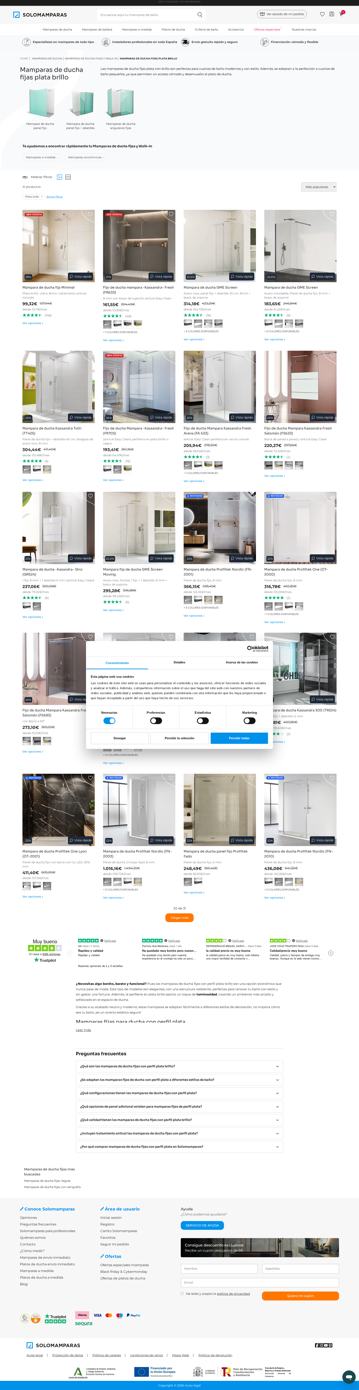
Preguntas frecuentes (38, 1224)
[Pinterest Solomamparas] (330, 1345)
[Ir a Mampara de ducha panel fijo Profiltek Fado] (220, 810)
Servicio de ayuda (202, 1225)
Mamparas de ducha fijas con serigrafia (52, 1187)
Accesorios (236, 29)
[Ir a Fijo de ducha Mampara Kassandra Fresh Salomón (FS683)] (58, 669)
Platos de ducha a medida (41, 1277)
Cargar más (179, 918)
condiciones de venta (146, 1355)
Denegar (120, 738)
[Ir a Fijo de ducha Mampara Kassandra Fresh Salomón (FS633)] (300, 387)
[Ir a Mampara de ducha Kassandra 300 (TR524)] (300, 669)
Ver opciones (32, 323)
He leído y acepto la (218, 1294)
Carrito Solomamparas (118, 1231)
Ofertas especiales (267, 29)
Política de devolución (215, 1355)
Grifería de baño (206, 29)
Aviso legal (35, 1355)
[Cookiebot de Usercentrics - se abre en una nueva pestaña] (250, 649)
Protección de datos (67, 1355)
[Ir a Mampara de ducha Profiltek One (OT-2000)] (300, 528)
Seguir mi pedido (114, 1244)
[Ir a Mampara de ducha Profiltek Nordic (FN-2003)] (139, 810)
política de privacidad (233, 1294)
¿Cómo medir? (32, 1251)
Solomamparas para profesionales (47, 1231)
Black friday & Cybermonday (123, 1272)
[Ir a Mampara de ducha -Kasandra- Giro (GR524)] (58, 528)
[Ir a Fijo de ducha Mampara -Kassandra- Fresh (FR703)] (139, 387)
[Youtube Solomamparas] (326, 1345)
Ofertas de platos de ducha (122, 1278)
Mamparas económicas (85, 157)
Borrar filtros (55, 196)
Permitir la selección (179, 738)
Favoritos (108, 1238)
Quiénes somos (33, 1238)
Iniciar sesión (111, 1218)
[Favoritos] (322, 13)
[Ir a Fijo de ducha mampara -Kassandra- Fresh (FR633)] (139, 246)
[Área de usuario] (331, 14)
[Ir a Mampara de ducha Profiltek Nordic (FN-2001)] (220, 528)
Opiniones (28, 1218)
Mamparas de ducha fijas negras (47, 1181)
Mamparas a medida (137, 29)
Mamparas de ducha (57, 29)
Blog (24, 1284)
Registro (107, 1224)
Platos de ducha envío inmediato (47, 1264)
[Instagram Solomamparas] (321, 1345)
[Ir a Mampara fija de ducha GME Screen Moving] (139, 528)
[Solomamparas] (103, 1345)
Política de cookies (106, 1355)
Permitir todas (239, 738)
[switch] (156, 720)
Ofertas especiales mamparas (124, 1265)
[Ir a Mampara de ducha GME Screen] (220, 246)
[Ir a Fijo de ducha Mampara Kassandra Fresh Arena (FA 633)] (220, 387)
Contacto (28, 1244)
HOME (24, 58)
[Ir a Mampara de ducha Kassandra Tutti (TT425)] (58, 387)
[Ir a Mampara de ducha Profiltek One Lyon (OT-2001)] (58, 810)
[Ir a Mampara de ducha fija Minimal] (58, 246)
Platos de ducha (173, 29)
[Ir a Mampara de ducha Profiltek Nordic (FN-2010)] (300, 810)
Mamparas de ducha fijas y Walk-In (91, 58)
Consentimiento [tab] (117, 663)
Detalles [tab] (180, 662)
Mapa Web (180, 1355)
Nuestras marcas (304, 29)
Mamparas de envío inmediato (45, 1258)
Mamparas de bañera (97, 29)
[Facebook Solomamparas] (317, 1345)
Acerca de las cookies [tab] (242, 662)
